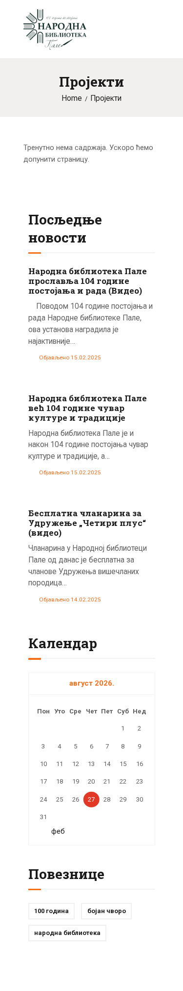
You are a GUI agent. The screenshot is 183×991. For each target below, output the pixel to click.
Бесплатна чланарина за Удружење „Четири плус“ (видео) (87, 523)
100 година (51, 911)
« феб (55, 831)
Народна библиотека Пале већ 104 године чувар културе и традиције (87, 408)
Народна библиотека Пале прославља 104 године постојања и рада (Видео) (87, 281)
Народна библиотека (67, 932)
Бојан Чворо (106, 911)
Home (71, 98)
